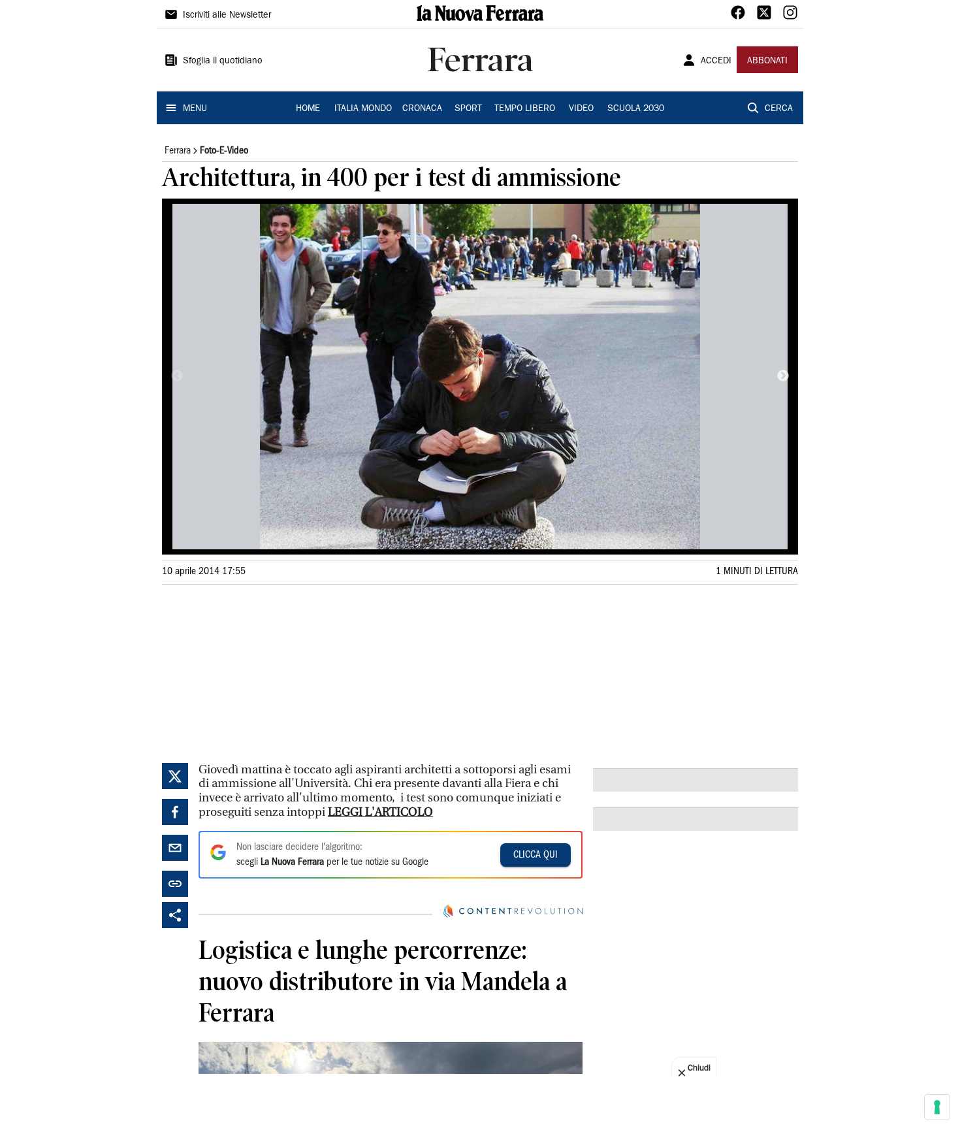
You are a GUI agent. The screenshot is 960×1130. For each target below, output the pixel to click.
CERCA (779, 109)
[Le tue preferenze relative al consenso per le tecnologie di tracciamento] (937, 1107)
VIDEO (581, 109)
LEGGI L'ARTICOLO (380, 812)
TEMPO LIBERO (524, 109)
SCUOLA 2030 (635, 109)
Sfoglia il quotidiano (223, 61)
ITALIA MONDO (363, 109)
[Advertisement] (260, 671)
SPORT (468, 109)
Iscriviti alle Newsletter (227, 15)
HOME (308, 109)
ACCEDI (716, 61)
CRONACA (422, 109)
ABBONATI (767, 61)
